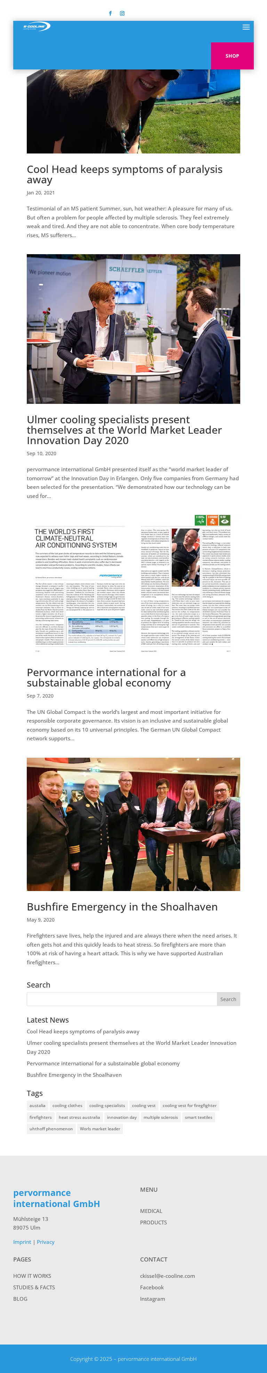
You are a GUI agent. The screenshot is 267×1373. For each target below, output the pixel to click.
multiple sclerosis (161, 1117)
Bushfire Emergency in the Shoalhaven (122, 906)
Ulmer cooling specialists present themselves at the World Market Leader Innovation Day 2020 (124, 429)
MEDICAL (151, 1210)
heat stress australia (79, 1117)
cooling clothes (67, 1105)
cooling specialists (107, 1105)
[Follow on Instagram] (122, 13)
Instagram (152, 1298)
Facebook (152, 1287)
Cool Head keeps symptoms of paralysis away (124, 174)
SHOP (232, 55)
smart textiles (198, 1117)
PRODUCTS (153, 1222)
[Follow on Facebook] (110, 13)
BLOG (20, 1298)
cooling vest (144, 1105)
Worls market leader (100, 1129)
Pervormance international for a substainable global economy (106, 677)
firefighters (41, 1117)
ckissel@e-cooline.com (167, 1275)
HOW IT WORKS (32, 1275)
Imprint (22, 1241)
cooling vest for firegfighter (190, 1105)
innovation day (122, 1117)
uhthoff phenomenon (51, 1129)
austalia (38, 1105)
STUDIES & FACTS (34, 1287)
